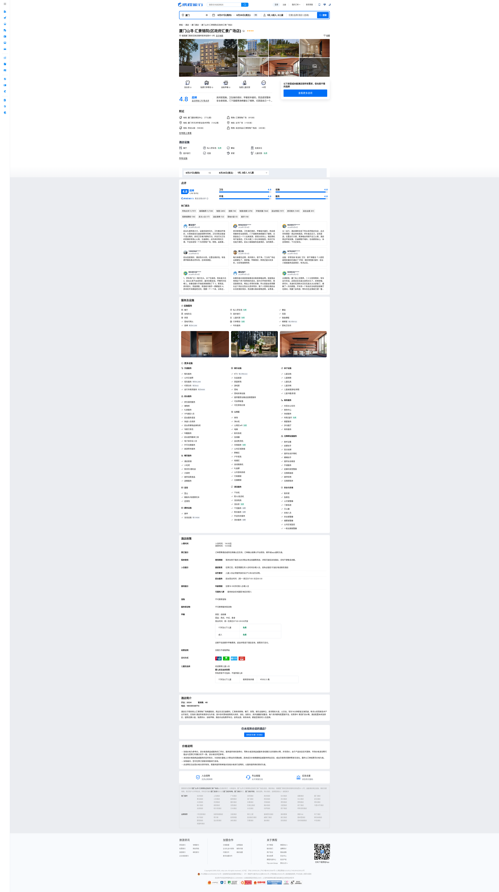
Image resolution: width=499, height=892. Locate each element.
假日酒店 (284, 817)
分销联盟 (226, 845)
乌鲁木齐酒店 (319, 805)
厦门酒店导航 (250, 791)
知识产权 (283, 860)
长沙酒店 (300, 799)
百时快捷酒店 (302, 820)
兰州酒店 (233, 808)
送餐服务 (188, 481)
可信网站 (246, 882)
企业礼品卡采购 (228, 849)
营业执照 (270, 856)
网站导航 (196, 849)
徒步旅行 (236, 314)
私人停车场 (237, 310)
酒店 (187, 25)
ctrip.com (224, 871)
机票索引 (182, 849)
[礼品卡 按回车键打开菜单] (5, 85)
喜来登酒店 (301, 817)
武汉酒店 (317, 799)
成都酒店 (300, 796)
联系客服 (309, 4)
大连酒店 (200, 802)
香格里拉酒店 (268, 814)
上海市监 (215, 883)
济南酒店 (267, 802)
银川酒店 (200, 805)
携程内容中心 (271, 860)
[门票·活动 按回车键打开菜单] (5, 36)
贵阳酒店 (284, 802)
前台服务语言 (189, 417)
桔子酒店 (200, 817)
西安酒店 (267, 799)
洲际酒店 (233, 820)
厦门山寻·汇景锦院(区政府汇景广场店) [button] (210, 31)
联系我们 (270, 849)
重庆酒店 (233, 802)
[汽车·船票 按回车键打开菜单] (5, 43)
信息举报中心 (233, 882)
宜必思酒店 (217, 820)
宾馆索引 (182, 845)
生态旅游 (237, 378)
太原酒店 (200, 808)
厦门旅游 (214, 791)
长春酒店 (250, 802)
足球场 (187, 501)
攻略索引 (196, 845)
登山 (186, 493)
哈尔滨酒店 (217, 808)
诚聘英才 (283, 849)
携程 (181, 25)
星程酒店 (200, 820)
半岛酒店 (317, 820)
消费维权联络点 (286, 882)
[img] (208, 58)
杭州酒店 (284, 796)
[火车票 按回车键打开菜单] (5, 24)
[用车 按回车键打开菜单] (5, 49)
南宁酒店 (300, 805)
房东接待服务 (189, 402)
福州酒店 (267, 805)
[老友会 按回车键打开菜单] (5, 106)
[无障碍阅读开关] (324, 4)
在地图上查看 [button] (185, 133)
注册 (284, 5)
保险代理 (240, 849)
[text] (187, 84)
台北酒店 (250, 808)
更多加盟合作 (227, 856)
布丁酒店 (317, 814)
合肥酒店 (284, 805)
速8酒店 (267, 820)
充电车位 (188, 314)
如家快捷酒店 (218, 814)
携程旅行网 (190, 5)
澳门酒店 (250, 799)
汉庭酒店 (233, 814)
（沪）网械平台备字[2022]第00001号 (256, 874)
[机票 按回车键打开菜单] (5, 18)
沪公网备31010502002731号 (211, 874)
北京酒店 (200, 796)
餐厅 (186, 310)
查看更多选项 (305, 93)
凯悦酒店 (284, 820)
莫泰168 (300, 814)
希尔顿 (216, 817)
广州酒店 (233, 796)
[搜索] (244, 5)
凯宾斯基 (233, 817)
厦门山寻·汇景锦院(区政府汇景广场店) (205, 788)
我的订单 (295, 4)
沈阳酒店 (233, 805)
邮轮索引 (196, 852)
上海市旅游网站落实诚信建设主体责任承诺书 (278, 878)
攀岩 (284, 310)
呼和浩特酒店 (302, 808)
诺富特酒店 (201, 824)
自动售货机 (238, 441)
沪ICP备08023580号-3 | (269, 871)
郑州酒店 (317, 802)
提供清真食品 (189, 477)
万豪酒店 (250, 820)
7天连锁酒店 (201, 814)
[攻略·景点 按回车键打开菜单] (5, 64)
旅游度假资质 (290, 874)
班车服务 (188, 382)
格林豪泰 (284, 814)
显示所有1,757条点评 (200, 101)
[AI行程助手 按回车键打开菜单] (5, 57)
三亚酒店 (217, 799)
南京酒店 (267, 796)
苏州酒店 (284, 799)
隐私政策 (283, 852)
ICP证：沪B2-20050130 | (251, 871)
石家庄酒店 (251, 805)
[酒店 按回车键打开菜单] (5, 11)
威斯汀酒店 (268, 817)
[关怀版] (330, 4)
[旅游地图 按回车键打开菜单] (5, 70)
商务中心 (287, 410)
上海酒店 (217, 796)
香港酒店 (233, 799)
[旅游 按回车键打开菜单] (5, 30)
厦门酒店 (195, 25)
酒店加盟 (240, 852)
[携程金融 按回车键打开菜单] (5, 91)
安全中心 (283, 856)
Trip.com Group (272, 863)
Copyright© (208, 871)
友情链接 (240, 845)
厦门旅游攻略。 (228, 791)
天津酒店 (217, 802)
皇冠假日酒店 (252, 817)
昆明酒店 (300, 802)
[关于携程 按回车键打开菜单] (5, 112)
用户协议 (270, 852)
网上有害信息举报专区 (274, 882)
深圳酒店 (250, 796)
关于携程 (270, 845)
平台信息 (299, 874)
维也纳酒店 (318, 817)
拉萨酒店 (267, 808)
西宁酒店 (284, 808)
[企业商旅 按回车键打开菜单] (5, 100)
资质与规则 (307, 874)
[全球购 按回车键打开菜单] (5, 79)
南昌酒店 (217, 805)
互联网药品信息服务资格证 (232, 874)
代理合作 (226, 852)
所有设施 (183, 158)
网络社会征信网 (225, 882)
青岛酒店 (200, 799)
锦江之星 (250, 814)
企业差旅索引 (184, 856)
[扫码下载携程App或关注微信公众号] (319, 4)
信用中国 (259, 882)
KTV (236, 374)
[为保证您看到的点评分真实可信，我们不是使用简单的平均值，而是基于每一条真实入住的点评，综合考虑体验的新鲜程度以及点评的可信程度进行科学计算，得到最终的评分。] (207, 198)
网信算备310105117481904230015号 (291, 871)
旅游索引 (182, 852)
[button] (206, 15)
